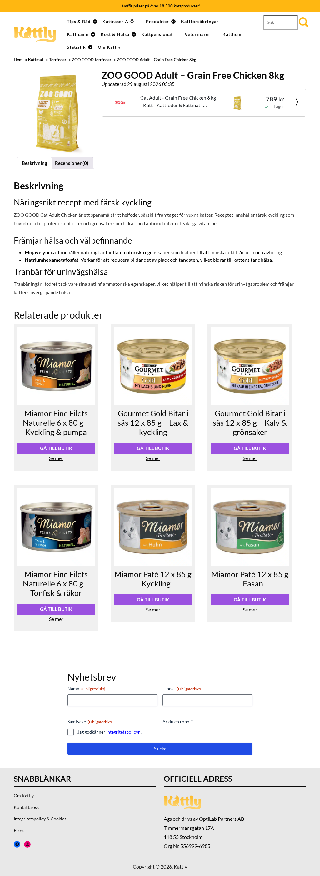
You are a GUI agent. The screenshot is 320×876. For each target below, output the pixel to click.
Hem (18, 59)
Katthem (232, 34)
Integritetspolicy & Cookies (40, 818)
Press (19, 830)
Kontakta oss (26, 807)
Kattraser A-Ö (118, 21)
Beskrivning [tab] (34, 163)
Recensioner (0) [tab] (71, 163)
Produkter (157, 21)
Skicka (160, 748)
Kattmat (35, 59)
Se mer (56, 458)
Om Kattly (109, 47)
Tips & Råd (79, 21)
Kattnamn (78, 34)
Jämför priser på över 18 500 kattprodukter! (160, 5)
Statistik (76, 47)
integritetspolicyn (123, 732)
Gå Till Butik (56, 448)
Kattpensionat (157, 34)
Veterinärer (198, 34)
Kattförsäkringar (200, 21)
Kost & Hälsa (115, 34)
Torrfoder (57, 59)
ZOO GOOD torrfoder (91, 59)
